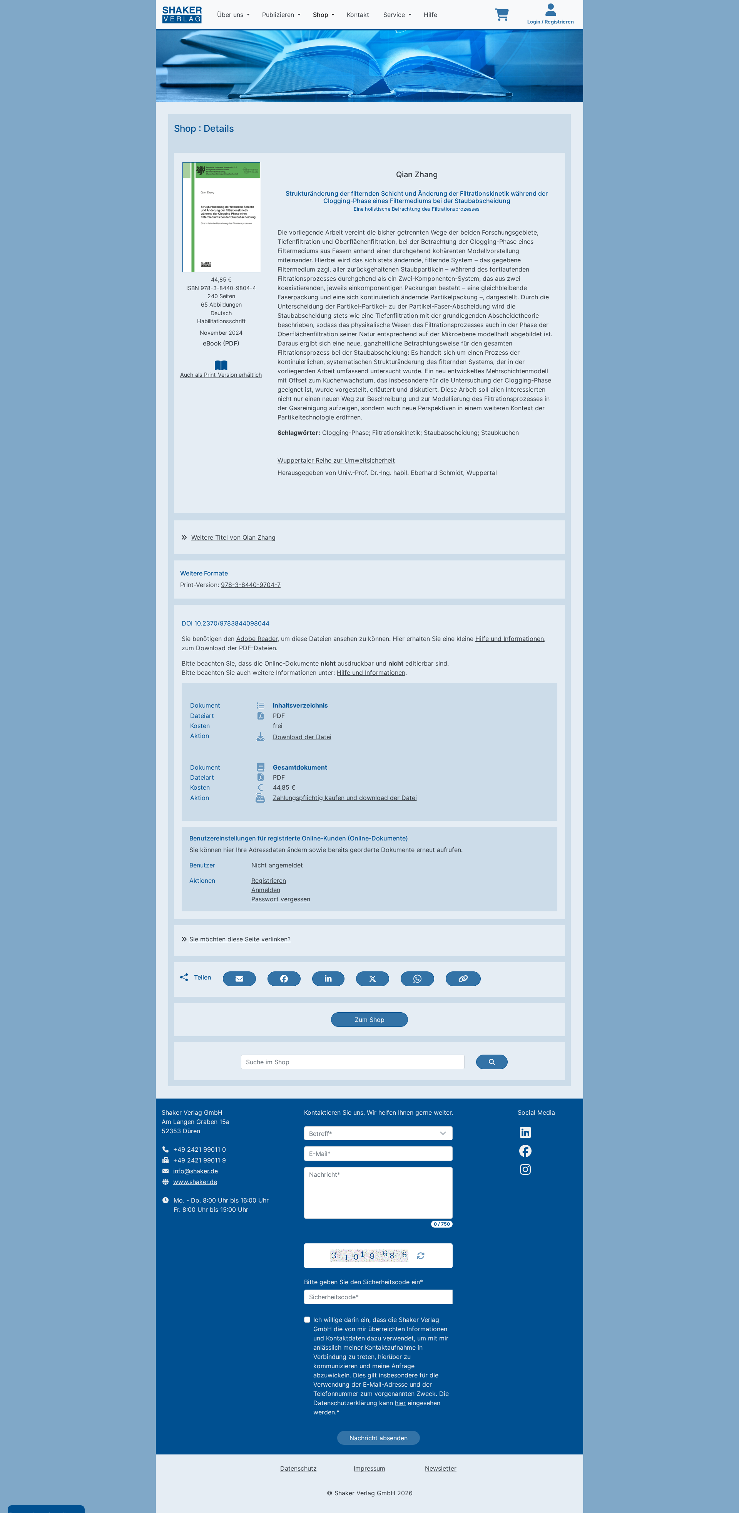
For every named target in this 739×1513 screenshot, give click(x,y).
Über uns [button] (231, 14)
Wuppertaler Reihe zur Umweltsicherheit (336, 460)
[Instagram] (525, 1169)
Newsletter (440, 1468)
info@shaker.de (195, 1171)
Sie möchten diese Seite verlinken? (240, 939)
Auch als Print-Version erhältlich (221, 374)
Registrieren (268, 880)
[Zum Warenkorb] (502, 14)
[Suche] (492, 1062)
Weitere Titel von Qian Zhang (233, 537)
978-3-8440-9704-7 (251, 585)
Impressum (369, 1468)
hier (400, 1403)
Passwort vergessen (280, 899)
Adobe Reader (257, 638)
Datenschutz (298, 1468)
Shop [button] (325, 14)
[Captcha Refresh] (421, 1256)
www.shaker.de (195, 1182)
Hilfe (431, 14)
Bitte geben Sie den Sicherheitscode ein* (363, 1282)
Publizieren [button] (279, 14)
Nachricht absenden (378, 1438)
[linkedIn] (525, 1132)
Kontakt (359, 14)
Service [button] (395, 14)
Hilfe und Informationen (509, 638)
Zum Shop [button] (370, 1019)
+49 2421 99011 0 (199, 1149)
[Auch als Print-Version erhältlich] (221, 365)
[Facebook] (525, 1151)
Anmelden (265, 890)
